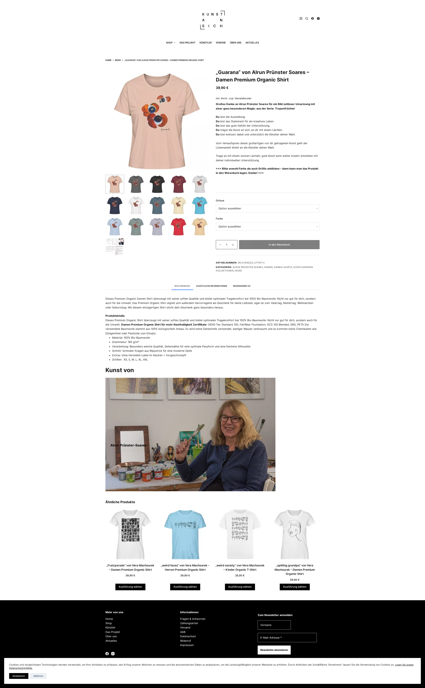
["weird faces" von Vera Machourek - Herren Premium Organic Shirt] (185, 534)
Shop (169, 42)
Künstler (206, 42)
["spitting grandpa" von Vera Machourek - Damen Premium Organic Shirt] (295, 534)
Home (109, 618)
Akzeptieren (18, 676)
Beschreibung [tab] (182, 286)
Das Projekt (187, 42)
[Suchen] (306, 18)
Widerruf (185, 640)
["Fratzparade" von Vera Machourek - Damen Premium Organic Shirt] (130, 534)
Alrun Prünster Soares (248, 267)
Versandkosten (243, 98)
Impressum (187, 645)
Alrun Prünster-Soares (128, 445)
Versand (185, 627)
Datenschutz (188, 636)
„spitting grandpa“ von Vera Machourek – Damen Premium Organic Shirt (295, 570)
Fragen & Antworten (192, 618)
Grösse (220, 200)
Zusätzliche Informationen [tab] (211, 286)
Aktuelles (252, 42)
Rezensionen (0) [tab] (242, 286)
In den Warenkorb (279, 244)
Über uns (235, 42)
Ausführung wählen (130, 586)
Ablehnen (38, 676)
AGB (182, 632)
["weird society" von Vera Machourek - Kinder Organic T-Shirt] (240, 534)
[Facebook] (312, 18)
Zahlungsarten (189, 623)
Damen (268, 267)
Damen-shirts (283, 267)
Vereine (221, 42)
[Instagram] (318, 18)
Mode (238, 270)
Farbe (219, 218)
